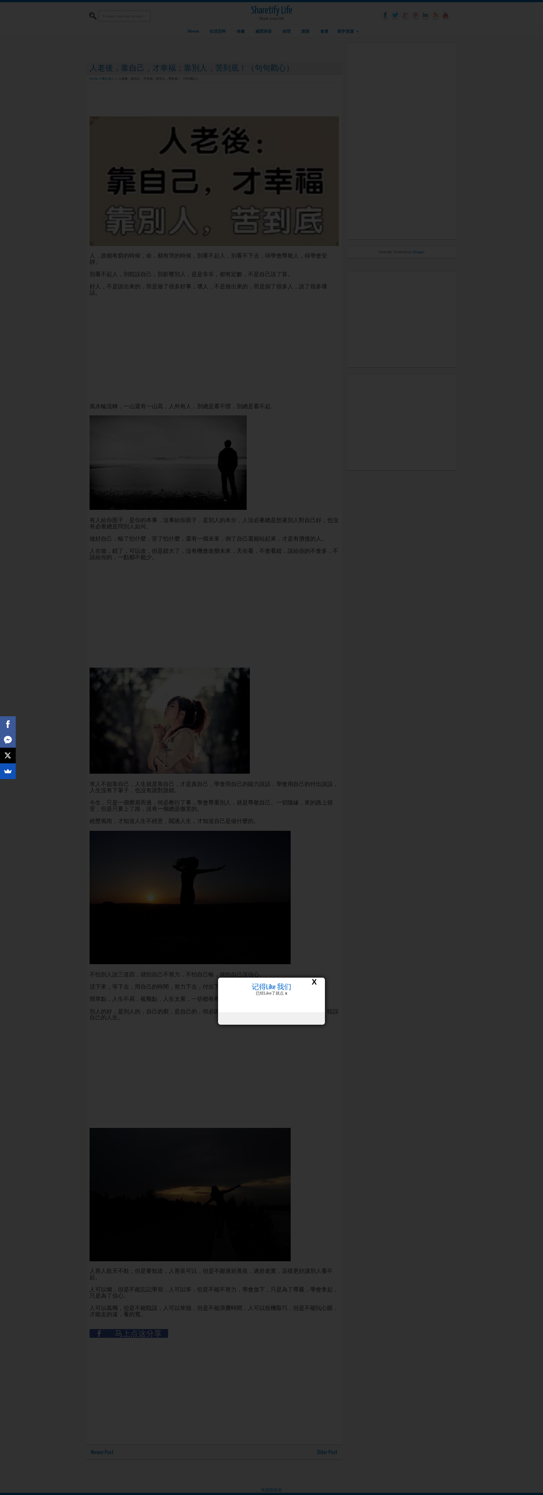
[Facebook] (8, 724)
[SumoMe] (8, 771)
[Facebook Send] (8, 740)
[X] (8, 755)
